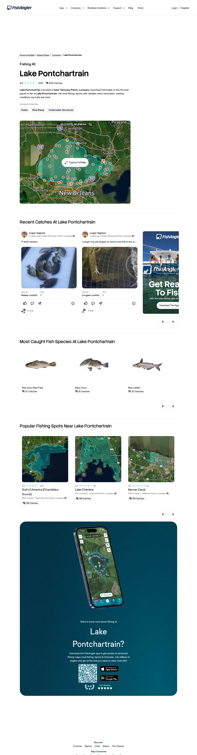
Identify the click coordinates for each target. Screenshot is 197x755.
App (61, 8)
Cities (97, 746)
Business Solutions (97, 8)
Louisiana (56, 55)
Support (117, 8)
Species (24, 292)
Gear (42, 292)
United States (43, 55)
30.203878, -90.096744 (73, 124)
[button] (75, 162)
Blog (131, 8)
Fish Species (118, 746)
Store (140, 8)
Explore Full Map (77, 162)
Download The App (169, 305)
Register (185, 8)
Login (174, 8)
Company (76, 8)
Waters (106, 746)
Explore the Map (27, 55)
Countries (77, 746)
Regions (88, 746)
